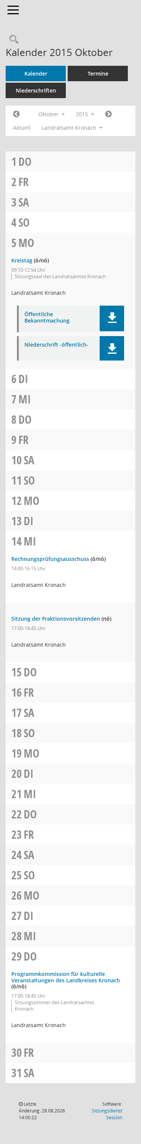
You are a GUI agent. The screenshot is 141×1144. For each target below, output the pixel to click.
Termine (98, 73)
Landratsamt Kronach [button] (70, 127)
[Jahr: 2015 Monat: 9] (16, 114)
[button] (112, 318)
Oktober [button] (49, 114)
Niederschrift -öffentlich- (56, 345)
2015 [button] (82, 114)
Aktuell (21, 127)
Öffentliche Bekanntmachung (47, 317)
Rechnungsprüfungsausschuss (50, 558)
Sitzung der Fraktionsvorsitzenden (55, 618)
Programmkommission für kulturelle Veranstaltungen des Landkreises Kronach (65, 977)
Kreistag (21, 260)
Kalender (35, 73)
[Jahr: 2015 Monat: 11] (108, 114)
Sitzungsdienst (107, 1114)
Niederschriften (36, 90)
